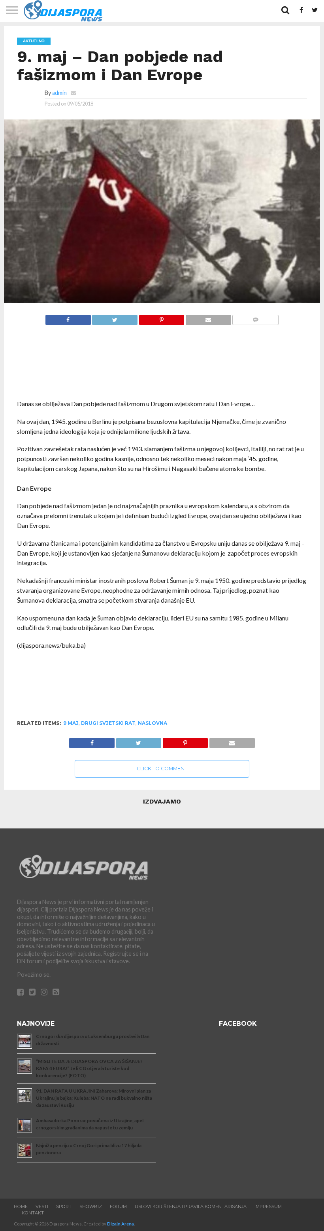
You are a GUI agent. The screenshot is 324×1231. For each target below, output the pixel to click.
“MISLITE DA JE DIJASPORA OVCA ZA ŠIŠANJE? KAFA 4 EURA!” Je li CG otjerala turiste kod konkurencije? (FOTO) (89, 1068)
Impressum (268, 1206)
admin (59, 92)
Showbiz (90, 1206)
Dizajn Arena (120, 1223)
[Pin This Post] (161, 317)
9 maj (71, 723)
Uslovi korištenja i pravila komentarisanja (191, 1206)
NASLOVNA (152, 723)
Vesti (42, 1206)
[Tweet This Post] (115, 317)
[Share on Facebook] (68, 317)
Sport (64, 1206)
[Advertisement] (162, 366)
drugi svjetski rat (108, 723)
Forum (118, 1206)
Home (21, 1206)
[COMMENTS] (255, 317)
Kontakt (33, 1213)
